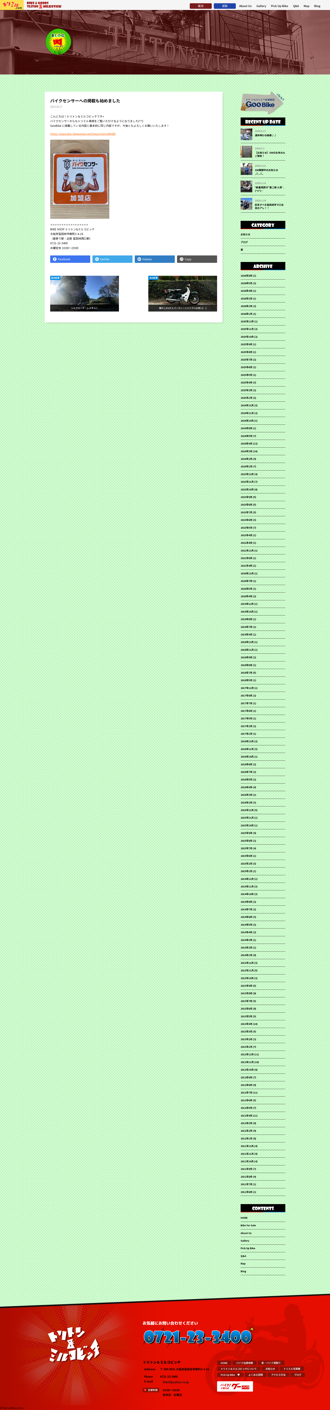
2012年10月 (247, 1069)
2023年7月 (246, 512)
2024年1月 (246, 466)
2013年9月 (246, 985)
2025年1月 (246, 397)
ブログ (244, 242)
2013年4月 (246, 1024)
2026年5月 (246, 283)
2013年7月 (246, 1001)
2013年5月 (246, 1016)
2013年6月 (246, 1008)
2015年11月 (247, 817)
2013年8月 (246, 993)
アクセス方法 (278, 1374)
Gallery (261, 6)
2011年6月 (246, 1192)
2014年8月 (246, 901)
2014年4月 (246, 932)
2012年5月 (246, 1107)
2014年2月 (246, 947)
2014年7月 (246, 909)
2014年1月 (246, 955)
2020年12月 (247, 573)
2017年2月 (246, 726)
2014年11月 (247, 886)
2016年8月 (246, 764)
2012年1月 (246, 1138)
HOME (244, 1217)
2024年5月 (246, 436)
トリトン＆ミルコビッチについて (239, 1368)
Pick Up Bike (279, 6)
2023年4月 (246, 535)
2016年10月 (247, 756)
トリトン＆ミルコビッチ (12, 5)
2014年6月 (246, 917)
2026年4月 (246, 290)
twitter (104, 259)
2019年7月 (246, 627)
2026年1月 (246, 313)
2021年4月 (246, 565)
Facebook (64, 259)
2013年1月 (246, 1046)
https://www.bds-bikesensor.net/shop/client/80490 (83, 134)
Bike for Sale (248, 1225)
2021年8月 (246, 558)
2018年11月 (247, 649)
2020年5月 (246, 588)
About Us (245, 6)
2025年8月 (246, 352)
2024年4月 (246, 443)
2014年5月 (246, 924)
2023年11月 (247, 481)
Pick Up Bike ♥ (230, 1374)
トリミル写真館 (291, 1368)
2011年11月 (247, 1153)
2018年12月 (247, 642)
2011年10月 (247, 1161)
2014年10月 (247, 894)
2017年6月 (246, 710)
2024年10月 (247, 420)
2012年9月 (246, 1077)
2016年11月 (247, 749)
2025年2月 (246, 390)
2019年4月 (246, 634)
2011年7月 (246, 1184)
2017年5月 (246, 718)
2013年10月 (247, 978)
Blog (317, 6)
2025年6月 (246, 367)
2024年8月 (246, 428)
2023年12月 (247, 474)
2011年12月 (247, 1146)
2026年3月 (246, 298)
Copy (188, 259)
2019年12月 (247, 603)
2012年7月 (246, 1092)
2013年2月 (246, 1039)
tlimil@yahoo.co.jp (176, 1382)
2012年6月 (246, 1100)
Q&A (296, 6)
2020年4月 (246, 596)
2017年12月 (247, 688)
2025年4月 (246, 382)
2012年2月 (246, 1130)
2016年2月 (246, 802)
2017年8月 (246, 695)
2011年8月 (246, 1176)
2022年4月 (246, 542)
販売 (201, 6)
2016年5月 (246, 779)
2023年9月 (246, 497)
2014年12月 (247, 879)
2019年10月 (247, 611)
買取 (225, 6)
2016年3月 (246, 794)
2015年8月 (246, 840)
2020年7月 (246, 581)
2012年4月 (246, 1115)
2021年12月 (247, 550)
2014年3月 (246, 940)
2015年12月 (247, 810)
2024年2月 (246, 458)
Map (306, 6)
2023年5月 (246, 527)
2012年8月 (246, 1085)
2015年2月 (246, 863)
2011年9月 (246, 1169)
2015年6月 (246, 855)
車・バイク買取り (271, 1363)
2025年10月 (247, 336)
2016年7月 (246, 772)
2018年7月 (246, 672)
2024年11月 (247, 413)
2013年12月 (247, 962)
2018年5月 (246, 680)
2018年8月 (246, 665)
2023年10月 (247, 489)
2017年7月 (246, 703)
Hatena (147, 259)
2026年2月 (246, 306)
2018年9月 (246, 657)
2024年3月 (246, 451)
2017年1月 (246, 733)
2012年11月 (247, 1062)
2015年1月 (246, 871)
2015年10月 (247, 825)
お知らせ (245, 234)
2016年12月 (247, 741)
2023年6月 (246, 520)
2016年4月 (246, 787)
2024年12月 (247, 405)
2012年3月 (246, 1123)
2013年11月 (247, 970)
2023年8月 (246, 504)
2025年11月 (247, 329)
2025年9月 (246, 344)
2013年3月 (246, 1031)
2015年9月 (246, 833)
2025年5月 (246, 375)
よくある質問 (255, 1374)
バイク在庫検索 (244, 1363)
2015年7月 (246, 848)
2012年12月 (247, 1054)
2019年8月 (246, 619)
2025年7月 (246, 359)
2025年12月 (247, 321)
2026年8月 (246, 275)
